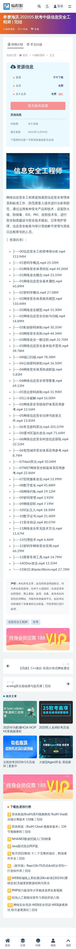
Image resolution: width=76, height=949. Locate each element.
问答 (38, 945)
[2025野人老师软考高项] (56, 712)
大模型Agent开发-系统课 (55, 762)
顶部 (68, 945)
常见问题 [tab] (36, 44)
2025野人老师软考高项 (54, 727)
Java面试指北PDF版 (25, 846)
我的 (53, 945)
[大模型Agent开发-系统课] (56, 747)
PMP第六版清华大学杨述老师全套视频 (37, 890)
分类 (22, 945)
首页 (25, 55)
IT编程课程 (9, 29)
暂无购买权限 (38, 106)
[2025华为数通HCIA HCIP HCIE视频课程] (20, 712)
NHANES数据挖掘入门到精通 (31, 839)
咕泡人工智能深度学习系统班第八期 (35, 897)
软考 (35, 622)
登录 (60, 6)
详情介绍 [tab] (17, 44)
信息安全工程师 (17, 622)
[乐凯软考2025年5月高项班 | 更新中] (20, 747)
